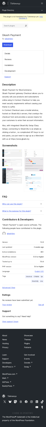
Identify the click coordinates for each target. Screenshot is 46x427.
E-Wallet (36, 276)
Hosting (5, 343)
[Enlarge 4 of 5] (41, 152)
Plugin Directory (8, 10)
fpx (42, 276)
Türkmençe (12, 396)
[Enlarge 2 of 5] (19, 162)
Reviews (8, 59)
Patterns (27, 347)
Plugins (27, 343)
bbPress (6, 382)
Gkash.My (35, 281)
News (4, 339)
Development (10, 71)
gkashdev (9, 39)
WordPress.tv (9, 367)
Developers (7, 363)
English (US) (39, 271)
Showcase (28, 335)
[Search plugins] (26, 25)
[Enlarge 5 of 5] (41, 177)
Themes (27, 339)
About (4, 335)
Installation (9, 65)
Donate (28, 363)
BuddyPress (8, 386)
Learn (4, 355)
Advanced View (8, 287)
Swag (27, 367)
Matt (5, 378)
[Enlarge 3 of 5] (19, 171)
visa (41, 281)
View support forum (10, 321)
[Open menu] (42, 3)
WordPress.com (9, 374)
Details (7, 53)
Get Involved (29, 355)
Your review (7, 305)
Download (8, 45)
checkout (29, 276)
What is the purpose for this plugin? (16, 211)
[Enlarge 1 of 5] (19, 152)
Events (27, 359)
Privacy (5, 347)
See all (41, 305)
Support (7, 77)
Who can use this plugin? (12, 204)
